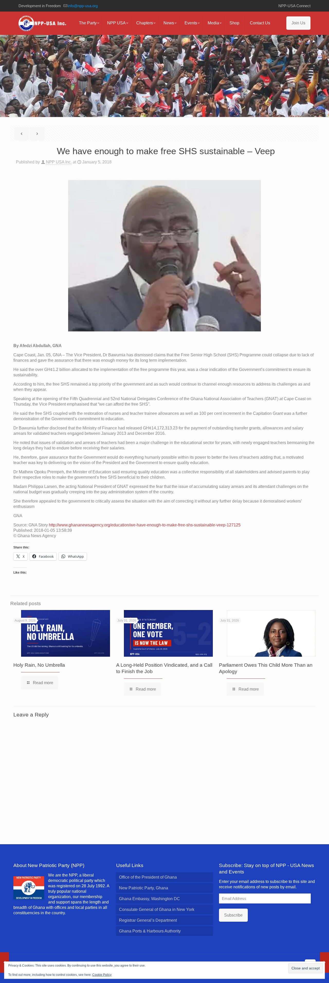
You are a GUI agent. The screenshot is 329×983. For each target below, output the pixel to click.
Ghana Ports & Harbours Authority (150, 931)
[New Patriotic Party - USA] (42, 23)
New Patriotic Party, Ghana (143, 888)
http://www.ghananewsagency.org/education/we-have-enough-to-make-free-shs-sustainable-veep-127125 (145, 525)
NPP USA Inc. (59, 162)
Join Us (298, 23)
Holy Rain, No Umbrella (39, 665)
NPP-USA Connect (294, 6)
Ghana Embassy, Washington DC (149, 899)
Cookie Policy (102, 975)
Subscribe (233, 915)
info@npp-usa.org (83, 6)
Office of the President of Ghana (148, 877)
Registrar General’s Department (148, 920)
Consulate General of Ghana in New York (156, 909)
